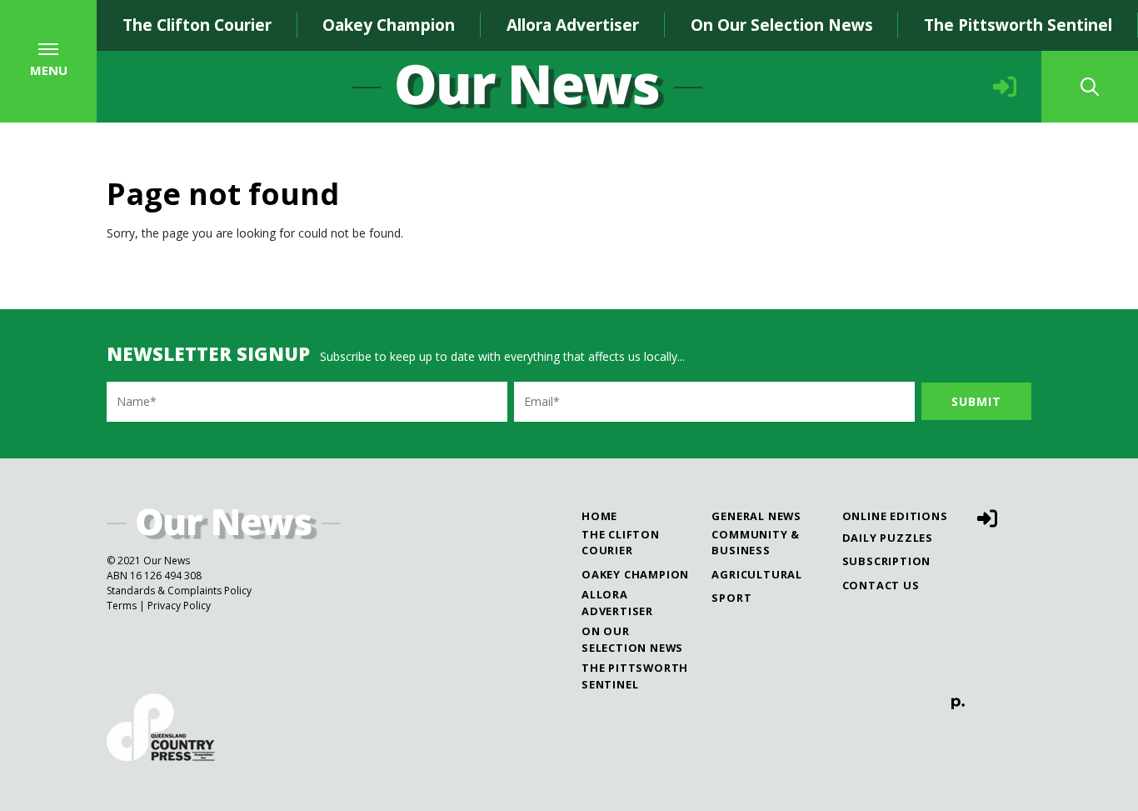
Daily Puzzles (887, 537)
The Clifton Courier (197, 24)
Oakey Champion (388, 24)
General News (756, 516)
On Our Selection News (782, 24)
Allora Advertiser (573, 24)
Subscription (886, 560)
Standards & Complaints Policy (179, 590)
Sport (731, 597)
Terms (122, 605)
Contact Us (881, 585)
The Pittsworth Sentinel (1018, 24)
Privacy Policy (179, 605)
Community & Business (755, 542)
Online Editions (895, 516)
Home (599, 516)
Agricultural (756, 574)
